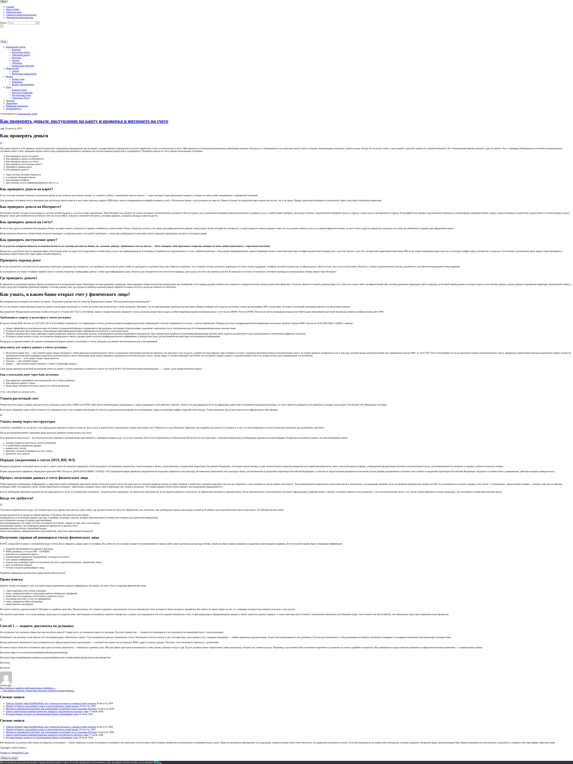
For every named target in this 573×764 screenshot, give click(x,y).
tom (2, 128)
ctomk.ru (4, 31)
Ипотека (16, 49)
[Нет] (160, 763)
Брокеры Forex (19, 90)
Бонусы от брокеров (22, 92)
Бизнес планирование (23, 84)
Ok (156, 762)
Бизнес (9, 76)
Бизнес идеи (18, 79)
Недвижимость (13, 108)
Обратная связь (13, 12)
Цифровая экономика (17, 106)
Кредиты (16, 57)
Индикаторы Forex (21, 95)
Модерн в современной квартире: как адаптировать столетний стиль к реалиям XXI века (51, 708)
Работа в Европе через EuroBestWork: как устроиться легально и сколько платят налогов (51, 703)
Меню (3, 1)
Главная (10, 7)
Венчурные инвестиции (24, 74)
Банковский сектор (15, 47)
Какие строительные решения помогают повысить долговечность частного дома (47, 711)
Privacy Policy (13, 9)
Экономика (11, 103)
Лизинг (16, 60)
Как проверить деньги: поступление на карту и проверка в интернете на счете (84, 121)
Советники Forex (20, 98)
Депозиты (17, 63)
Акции (15, 71)
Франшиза (17, 82)
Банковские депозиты (23, 65)
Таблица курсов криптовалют (21, 15)
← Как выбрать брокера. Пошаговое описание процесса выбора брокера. (37, 690)
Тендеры (10, 100)
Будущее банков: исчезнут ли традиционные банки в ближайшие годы (42, 714)
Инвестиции (12, 68)
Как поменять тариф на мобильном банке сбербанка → (28, 688)
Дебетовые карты (21, 55)
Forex (8, 87)
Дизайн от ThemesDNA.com (14, 752)
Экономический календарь (19, 17)
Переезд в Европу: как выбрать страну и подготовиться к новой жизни (42, 706)
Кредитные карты (21, 52)
